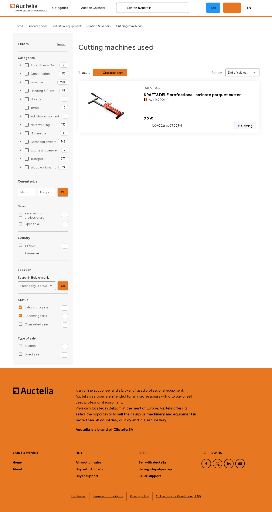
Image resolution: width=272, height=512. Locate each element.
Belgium (30, 245)
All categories (38, 26)
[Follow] (252, 87)
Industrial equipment (67, 26)
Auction (30, 346)
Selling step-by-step (155, 469)
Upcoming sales (36, 316)
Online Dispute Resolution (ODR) (178, 496)
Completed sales (37, 324)
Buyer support (87, 476)
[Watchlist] (198, 8)
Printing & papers (98, 26)
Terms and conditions (108, 496)
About (18, 469)
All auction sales (88, 462)
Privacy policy (139, 496)
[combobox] (37, 285)
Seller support (150, 476)
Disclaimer (78, 496)
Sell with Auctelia (152, 462)
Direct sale (32, 354)
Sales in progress (36, 307)
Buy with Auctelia (89, 469)
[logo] (28, 7)
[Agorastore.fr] (42, 390)
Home (17, 462)
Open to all (32, 224)
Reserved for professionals (34, 215)
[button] (232, 8)
